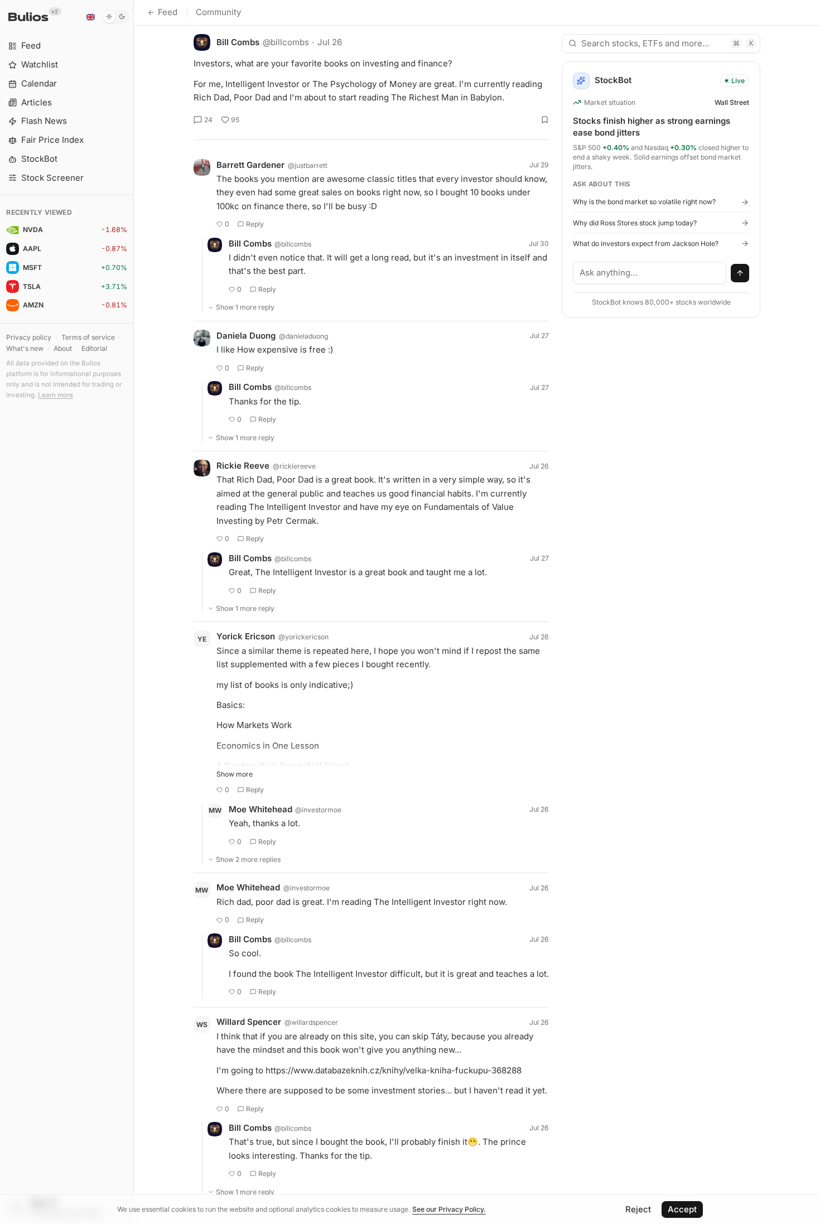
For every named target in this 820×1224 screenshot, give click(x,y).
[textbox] (650, 273)
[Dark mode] (115, 16)
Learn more (55, 395)
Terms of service (88, 337)
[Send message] (740, 273)
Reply (255, 224)
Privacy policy (28, 337)
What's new (25, 348)
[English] (90, 16)
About (63, 348)
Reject (638, 1209)
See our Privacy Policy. (449, 1209)
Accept (682, 1209)
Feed (167, 12)
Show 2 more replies (248, 859)
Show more (234, 774)
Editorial (94, 348)
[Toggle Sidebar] (133, 612)
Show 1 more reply (245, 307)
